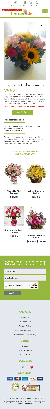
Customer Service (25, 350)
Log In (25, 5)
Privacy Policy (25, 326)
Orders (25, 346)
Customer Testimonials (25, 330)
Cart (31, 5)
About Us (25, 317)
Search (37, 5)
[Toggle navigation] (45, 11)
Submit (12, 293)
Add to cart (22, 112)
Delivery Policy (25, 322)
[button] (42, 26)
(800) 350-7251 (16, 5)
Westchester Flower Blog (25, 335)
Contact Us (25, 355)
